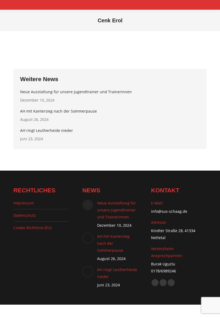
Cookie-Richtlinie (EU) (32, 227)
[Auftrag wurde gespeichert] (87, 205)
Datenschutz (24, 215)
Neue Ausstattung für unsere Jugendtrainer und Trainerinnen (76, 91)
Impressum (23, 203)
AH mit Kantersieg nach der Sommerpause (58, 111)
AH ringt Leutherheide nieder (46, 130)
